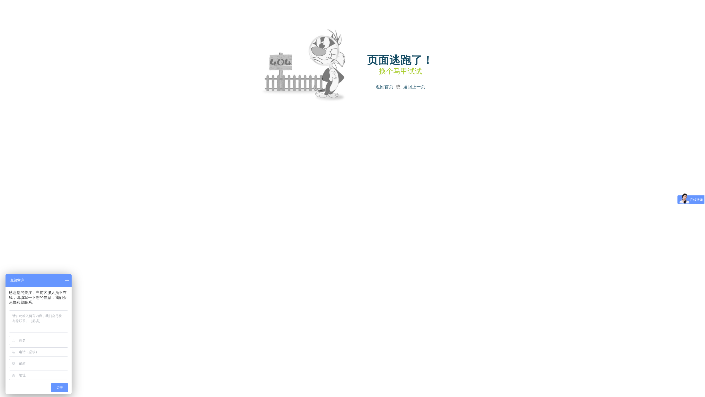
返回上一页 (414, 86)
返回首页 (384, 86)
